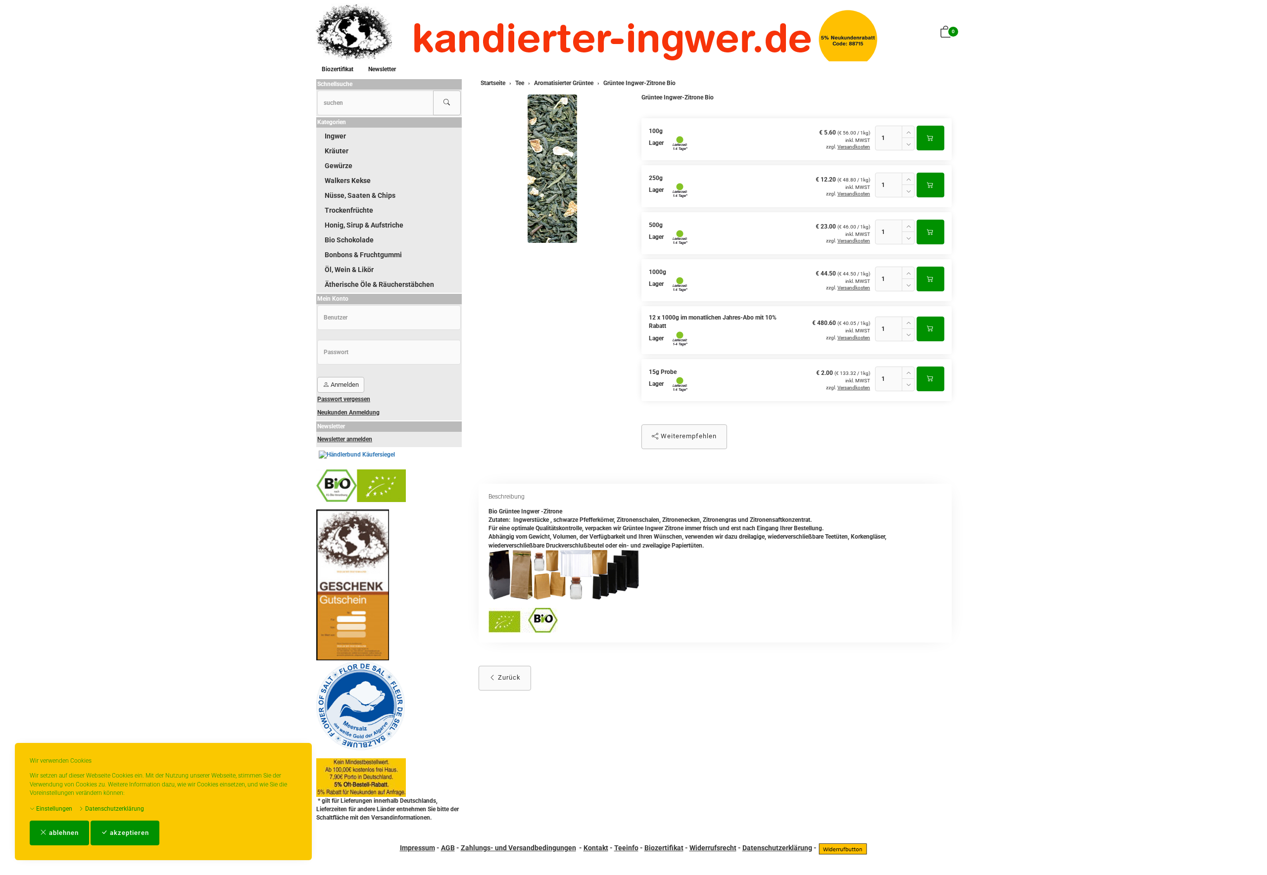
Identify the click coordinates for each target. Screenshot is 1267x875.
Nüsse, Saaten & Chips (360, 195)
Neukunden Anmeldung (348, 412)
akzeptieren (128, 832)
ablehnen (63, 832)
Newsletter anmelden (344, 439)
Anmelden (344, 384)
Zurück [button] (508, 677)
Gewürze (338, 166)
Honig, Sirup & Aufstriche (364, 225)
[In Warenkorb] (930, 138)
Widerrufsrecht (712, 848)
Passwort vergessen (343, 399)
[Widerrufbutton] (843, 848)
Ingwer (335, 136)
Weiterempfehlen (688, 436)
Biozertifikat (337, 69)
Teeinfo (626, 848)
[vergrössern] (552, 168)
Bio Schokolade (349, 240)
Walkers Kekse (348, 180)
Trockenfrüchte (349, 210)
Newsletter (382, 69)
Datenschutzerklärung (114, 808)
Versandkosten (853, 146)
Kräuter (336, 151)
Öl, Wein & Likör (349, 270)
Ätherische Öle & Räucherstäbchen (379, 284)
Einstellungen (53, 808)
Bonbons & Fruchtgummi (363, 255)
